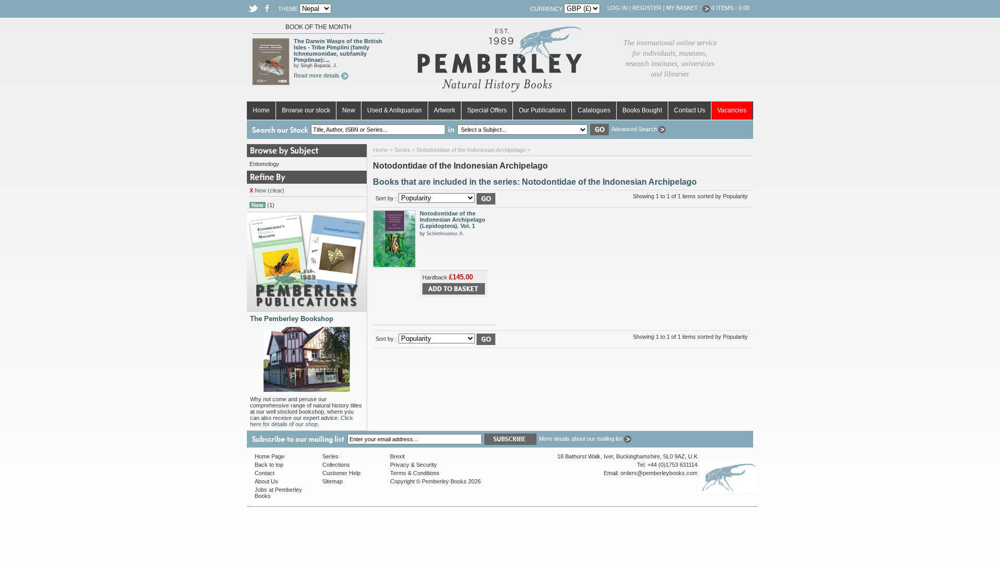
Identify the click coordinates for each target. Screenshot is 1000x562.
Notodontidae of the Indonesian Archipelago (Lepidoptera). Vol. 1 (452, 219)
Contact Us (689, 110)
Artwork (444, 110)
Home (261, 110)
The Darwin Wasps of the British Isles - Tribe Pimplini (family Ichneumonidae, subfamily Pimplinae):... (338, 50)
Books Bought (642, 110)
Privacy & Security (413, 465)
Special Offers (487, 110)
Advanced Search (634, 129)
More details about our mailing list (581, 439)
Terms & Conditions (415, 473)
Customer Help (341, 473)
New (348, 110)
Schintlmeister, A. (445, 233)
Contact (264, 473)
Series (402, 150)
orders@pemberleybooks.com (658, 473)
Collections (336, 465)
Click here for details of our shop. (301, 421)
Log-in (617, 8)
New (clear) (266, 190)
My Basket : (684, 8)
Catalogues (594, 110)
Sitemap (332, 481)
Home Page (269, 456)
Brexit (397, 456)
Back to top (269, 465)
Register (646, 8)
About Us (266, 481)
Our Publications (542, 110)
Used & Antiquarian (394, 110)
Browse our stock (306, 110)
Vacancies (731, 110)
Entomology (264, 164)
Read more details (317, 75)
